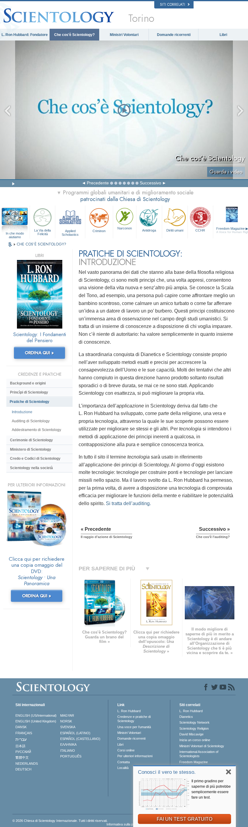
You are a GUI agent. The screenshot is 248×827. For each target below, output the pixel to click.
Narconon (124, 228)
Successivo (150, 182)
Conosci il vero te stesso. (167, 772)
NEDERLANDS (26, 763)
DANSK (21, 727)
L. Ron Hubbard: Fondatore (25, 35)
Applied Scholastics (70, 232)
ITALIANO (67, 750)
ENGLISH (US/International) (36, 715)
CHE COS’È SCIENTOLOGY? (41, 244)
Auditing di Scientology (31, 421)
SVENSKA (67, 727)
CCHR (200, 230)
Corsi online (126, 750)
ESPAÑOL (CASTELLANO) (80, 739)
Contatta (123, 762)
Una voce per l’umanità (134, 727)
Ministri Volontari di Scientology (201, 746)
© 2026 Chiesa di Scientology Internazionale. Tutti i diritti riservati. (60, 820)
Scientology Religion (194, 728)
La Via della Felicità (42, 232)
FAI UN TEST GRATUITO (184, 819)
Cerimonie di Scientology (31, 440)
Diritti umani (174, 230)
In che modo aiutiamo (15, 234)
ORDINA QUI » (39, 353)
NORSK (66, 721)
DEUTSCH (23, 769)
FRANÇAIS (23, 733)
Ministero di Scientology (30, 449)
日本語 (20, 746)
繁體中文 (22, 757)
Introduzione (22, 412)
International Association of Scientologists (198, 754)
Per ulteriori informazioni (134, 756)
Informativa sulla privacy (124, 824)
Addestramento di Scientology (36, 430)
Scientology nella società (31, 468)
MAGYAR (67, 715)
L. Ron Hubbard (129, 711)
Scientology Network (194, 722)
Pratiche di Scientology (29, 402)
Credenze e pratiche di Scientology (134, 719)
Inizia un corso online (194, 740)
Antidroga (149, 230)
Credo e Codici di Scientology (35, 458)
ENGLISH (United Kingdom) (35, 721)
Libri (223, 35)
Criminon (99, 231)
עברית (21, 739)
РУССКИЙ (23, 752)
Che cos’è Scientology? (74, 35)
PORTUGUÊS (70, 756)
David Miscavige (191, 734)
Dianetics (186, 716)
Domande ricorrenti (174, 35)
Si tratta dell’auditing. (128, 503)
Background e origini (28, 383)
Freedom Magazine (193, 762)
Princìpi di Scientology (29, 392)
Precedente (98, 182)
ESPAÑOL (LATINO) (75, 733)
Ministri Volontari (124, 35)
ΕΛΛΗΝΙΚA (68, 744)
